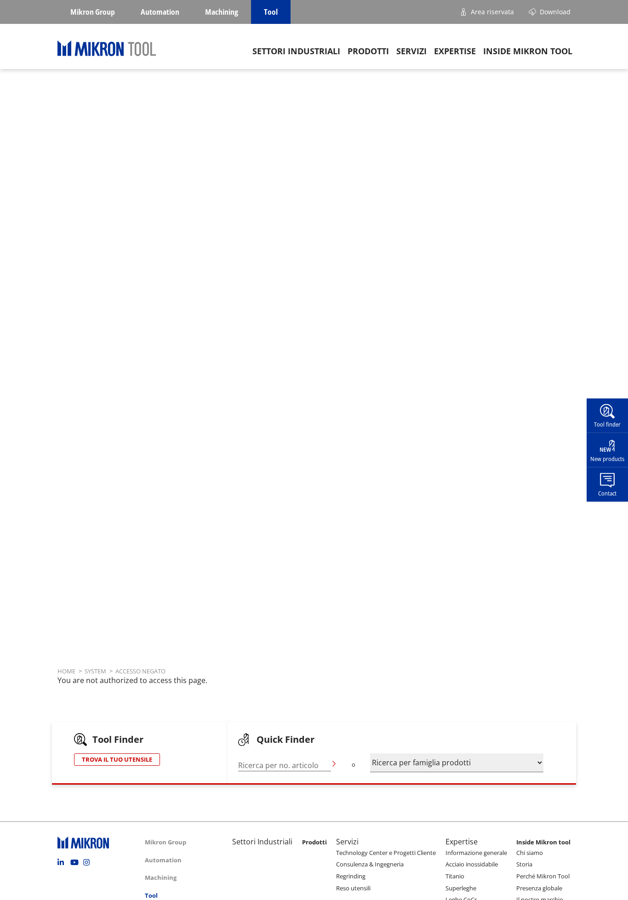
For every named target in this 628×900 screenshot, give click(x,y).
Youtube (75, 862)
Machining (221, 12)
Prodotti (368, 51)
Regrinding (350, 876)
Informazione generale (476, 853)
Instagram (88, 862)
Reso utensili (353, 888)
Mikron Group (92, 12)
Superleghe (460, 888)
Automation (160, 12)
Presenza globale (539, 888)
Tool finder (607, 424)
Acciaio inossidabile (471, 864)
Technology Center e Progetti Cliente (386, 853)
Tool (271, 12)
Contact (607, 493)
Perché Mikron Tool (543, 876)
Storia (524, 864)
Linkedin (63, 862)
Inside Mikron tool (527, 51)
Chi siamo (529, 853)
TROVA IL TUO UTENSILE (117, 759)
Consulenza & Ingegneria (370, 864)
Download (555, 11)
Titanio (454, 876)
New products (607, 459)
